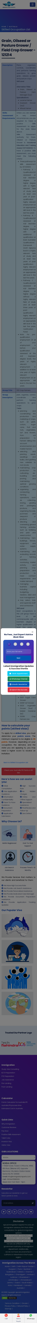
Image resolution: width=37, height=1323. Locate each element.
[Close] (32, 632)
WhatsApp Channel (19, 679)
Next (18, 658)
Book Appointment (20, 673)
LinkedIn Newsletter (19, 684)
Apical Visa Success (19, 690)
